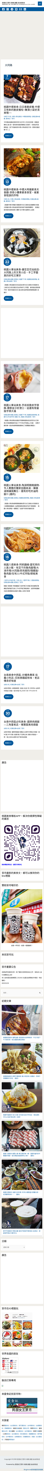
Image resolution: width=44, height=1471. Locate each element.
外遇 (37, 1431)
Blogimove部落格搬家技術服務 (33, 1470)
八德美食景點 (34, 580)
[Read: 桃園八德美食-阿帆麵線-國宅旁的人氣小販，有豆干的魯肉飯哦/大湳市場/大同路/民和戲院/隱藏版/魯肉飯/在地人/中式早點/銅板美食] (22, 538)
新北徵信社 (24, 1434)
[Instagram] (7, 9)
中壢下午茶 (7, 117)
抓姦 (17, 1428)
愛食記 (8, 119)
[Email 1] (20, 9)
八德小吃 (19, 580)
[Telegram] (12, 9)
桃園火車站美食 (26, 417)
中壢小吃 (7, 199)
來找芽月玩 (8, 954)
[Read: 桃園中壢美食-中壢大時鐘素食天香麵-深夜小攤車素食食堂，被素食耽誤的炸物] (22, 161)
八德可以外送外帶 (9, 580)
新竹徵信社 (22, 1426)
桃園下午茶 (22, 279)
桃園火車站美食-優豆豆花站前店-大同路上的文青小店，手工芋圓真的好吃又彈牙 (22, 272)
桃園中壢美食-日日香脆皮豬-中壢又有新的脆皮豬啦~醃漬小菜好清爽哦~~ (22, 110)
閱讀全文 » (8, 136)
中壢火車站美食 (17, 117)
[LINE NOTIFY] (16, 9)
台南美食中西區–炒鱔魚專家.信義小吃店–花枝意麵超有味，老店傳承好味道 (21, 678)
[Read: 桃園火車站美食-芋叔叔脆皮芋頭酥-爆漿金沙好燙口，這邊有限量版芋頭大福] (22, 377)
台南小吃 (7, 685)
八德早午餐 (26, 580)
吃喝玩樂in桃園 (9, 279)
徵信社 (7, 1426)
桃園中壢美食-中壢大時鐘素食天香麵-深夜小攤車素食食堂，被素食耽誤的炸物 (21, 192)
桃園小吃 (17, 417)
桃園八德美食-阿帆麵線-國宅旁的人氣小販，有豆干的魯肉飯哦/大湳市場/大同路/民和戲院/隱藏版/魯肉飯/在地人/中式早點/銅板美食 (22, 570)
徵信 (10, 1431)
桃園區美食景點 (32, 279)
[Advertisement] (22, 34)
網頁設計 (12, 1440)
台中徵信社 (31, 1426)
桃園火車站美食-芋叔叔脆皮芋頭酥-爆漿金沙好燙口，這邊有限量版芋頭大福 (21, 408)
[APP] (25, 9)
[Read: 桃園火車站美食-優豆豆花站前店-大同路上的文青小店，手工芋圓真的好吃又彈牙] (22, 241)
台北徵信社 (13, 1426)
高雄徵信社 (8, 1428)
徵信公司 (26, 1428)
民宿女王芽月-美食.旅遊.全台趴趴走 (13, 3)
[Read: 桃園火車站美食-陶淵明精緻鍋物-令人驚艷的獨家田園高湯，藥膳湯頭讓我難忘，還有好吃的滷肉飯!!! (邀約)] (22, 457)
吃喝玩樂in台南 (15, 685)
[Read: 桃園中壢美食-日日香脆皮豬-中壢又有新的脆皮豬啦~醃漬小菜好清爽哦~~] (22, 87)
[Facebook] (3, 9)
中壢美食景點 (26, 117)
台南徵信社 (18, 1437)
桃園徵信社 (32, 1434)
